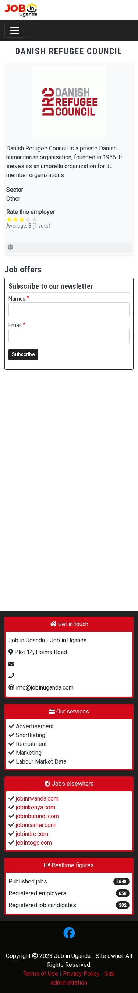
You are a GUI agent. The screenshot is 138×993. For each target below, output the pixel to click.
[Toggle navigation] (14, 30)
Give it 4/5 (28, 219)
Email (14, 325)
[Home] (20, 9)
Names (16, 299)
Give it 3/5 (22, 219)
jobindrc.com (31, 833)
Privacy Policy (81, 973)
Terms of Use (40, 973)
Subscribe (23, 354)
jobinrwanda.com (36, 798)
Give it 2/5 (16, 219)
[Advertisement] (69, 486)
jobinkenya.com (34, 807)
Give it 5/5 (34, 219)
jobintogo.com (33, 842)
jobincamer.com (35, 825)
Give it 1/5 (9, 219)
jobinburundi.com (36, 816)
